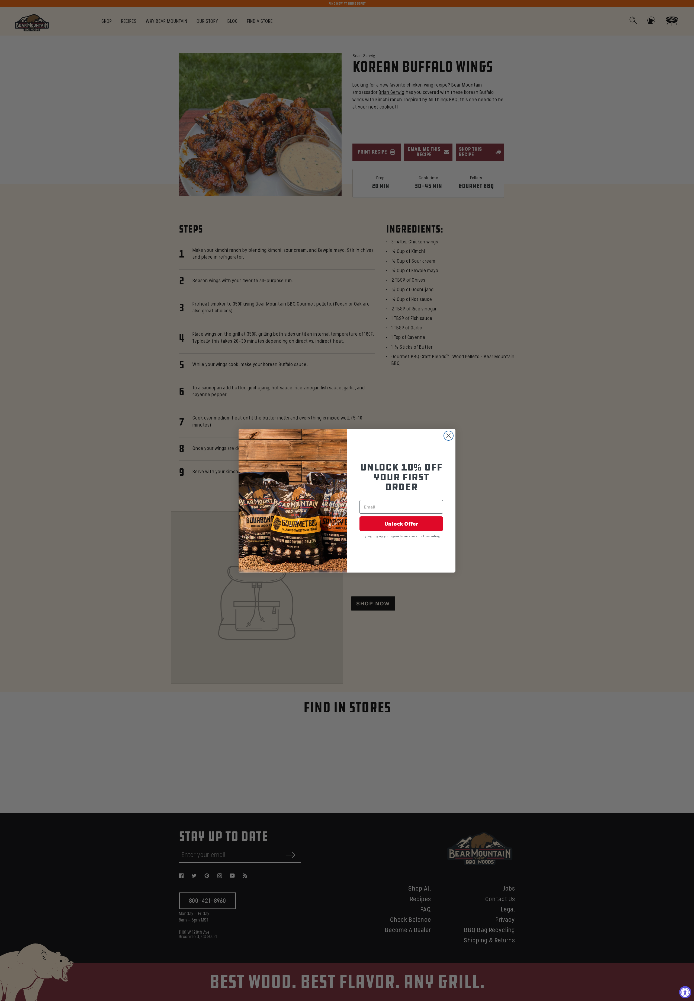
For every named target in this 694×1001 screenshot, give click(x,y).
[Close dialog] (448, 435)
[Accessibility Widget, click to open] (685, 992)
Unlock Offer (401, 524)
